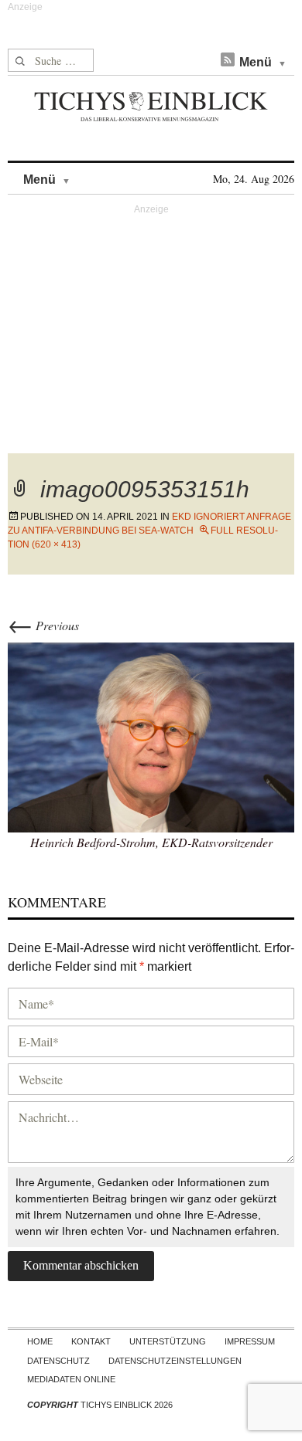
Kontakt (91, 1341)
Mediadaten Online (71, 1379)
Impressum (250, 1341)
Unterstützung (167, 1341)
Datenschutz (58, 1360)
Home (40, 1341)
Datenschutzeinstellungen (175, 1360)
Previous (43, 625)
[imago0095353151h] (151, 735)
